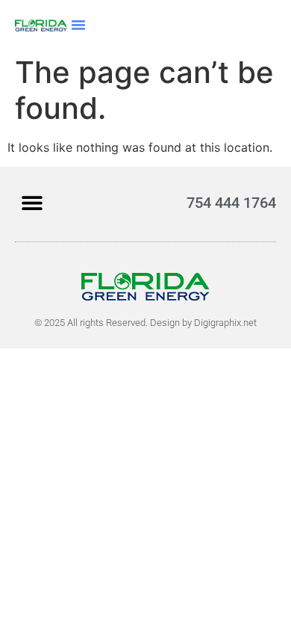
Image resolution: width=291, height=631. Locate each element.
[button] (78, 24)
